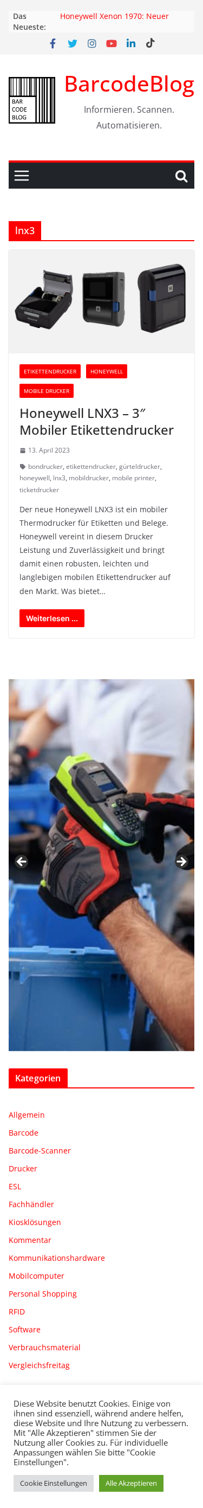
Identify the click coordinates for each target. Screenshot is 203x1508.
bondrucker (45, 466)
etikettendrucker (91, 466)
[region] (101, 865)
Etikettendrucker (50, 371)
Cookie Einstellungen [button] (53, 1483)
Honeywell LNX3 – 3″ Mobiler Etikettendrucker (96, 421)
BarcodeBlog (129, 83)
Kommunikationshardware (57, 1258)
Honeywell (106, 371)
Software (25, 1329)
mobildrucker (89, 477)
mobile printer (133, 477)
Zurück (22, 862)
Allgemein (27, 1115)
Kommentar (30, 1240)
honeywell (34, 477)
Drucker (23, 1168)
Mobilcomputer (36, 1276)
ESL (15, 1186)
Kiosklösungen (35, 1222)
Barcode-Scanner (40, 1150)
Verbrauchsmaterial (45, 1347)
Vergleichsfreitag (39, 1365)
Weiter (181, 862)
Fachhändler (31, 1204)
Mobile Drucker (46, 391)
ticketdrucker (39, 489)
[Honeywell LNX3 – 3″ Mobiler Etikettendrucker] (101, 301)
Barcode (23, 1132)
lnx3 (59, 477)
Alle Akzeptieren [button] (131, 1483)
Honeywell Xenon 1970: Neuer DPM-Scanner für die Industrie (115, 21)
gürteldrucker (139, 466)
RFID (17, 1311)
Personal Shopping (43, 1293)
